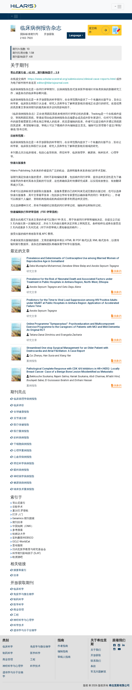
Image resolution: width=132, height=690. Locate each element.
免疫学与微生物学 (40, 646)
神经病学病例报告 (23, 476)
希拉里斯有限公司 (119, 685)
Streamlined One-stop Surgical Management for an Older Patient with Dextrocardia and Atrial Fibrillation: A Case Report (67, 349)
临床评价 (18, 405)
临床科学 (8, 646)
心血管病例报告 (22, 456)
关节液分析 (20, 418)
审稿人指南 (64, 656)
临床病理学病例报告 (25, 398)
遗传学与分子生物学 (13, 674)
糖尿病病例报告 (22, 482)
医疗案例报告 (21, 431)
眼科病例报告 (21, 469)
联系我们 (96, 660)
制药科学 (8, 653)
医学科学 (35, 653)
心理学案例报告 (22, 450)
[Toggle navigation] (118, 6)
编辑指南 (63, 651)
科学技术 (35, 665)
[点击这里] (23, 7)
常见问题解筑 (98, 671)
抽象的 (117, 271)
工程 (32, 659)
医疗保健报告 (21, 424)
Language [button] (75, 35)
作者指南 (63, 645)
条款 (93, 666)
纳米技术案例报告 (23, 489)
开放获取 (96, 655)
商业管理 (8, 659)
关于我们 (96, 649)
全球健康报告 (21, 411)
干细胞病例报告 (22, 443)
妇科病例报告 (21, 437)
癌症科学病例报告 (23, 463)
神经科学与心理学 (13, 665)
